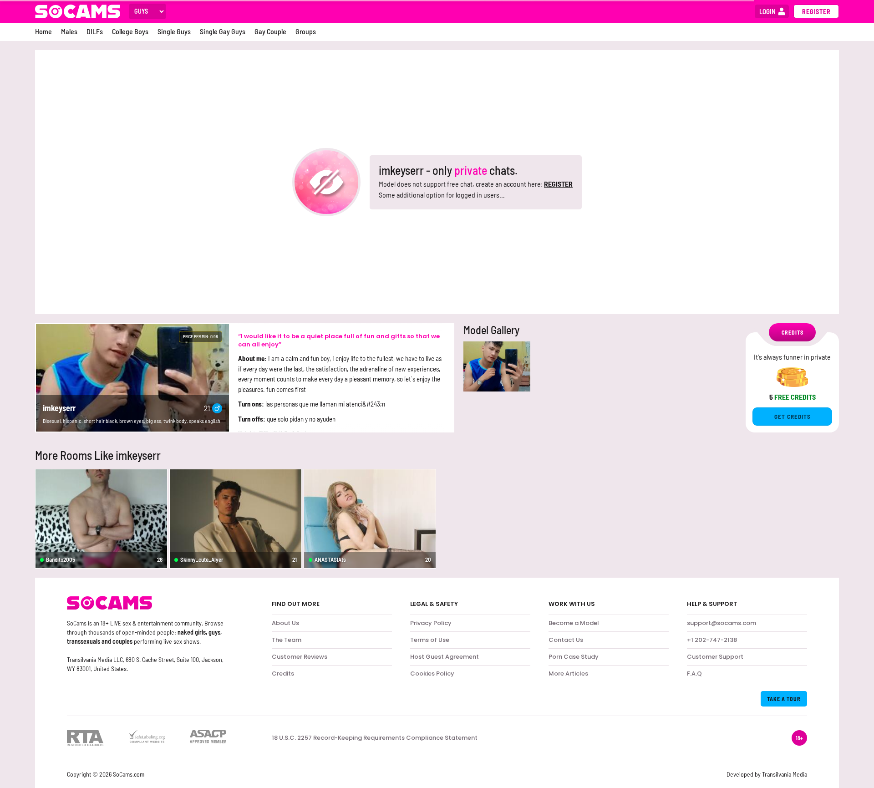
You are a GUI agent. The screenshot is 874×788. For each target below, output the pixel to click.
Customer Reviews (299, 656)
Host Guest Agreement (444, 656)
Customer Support (715, 656)
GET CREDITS (792, 416)
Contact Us (566, 639)
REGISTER (558, 183)
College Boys (130, 31)
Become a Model (574, 623)
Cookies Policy (432, 673)
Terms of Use (429, 639)
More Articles (568, 673)
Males (69, 31)
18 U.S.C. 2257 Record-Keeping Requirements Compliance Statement (375, 738)
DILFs (94, 31)
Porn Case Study (574, 656)
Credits (283, 673)
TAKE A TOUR (784, 699)
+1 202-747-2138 (712, 639)
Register (816, 11)
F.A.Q (694, 673)
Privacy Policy (431, 623)
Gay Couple (270, 31)
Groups (305, 31)
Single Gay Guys (222, 31)
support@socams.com (721, 623)
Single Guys (174, 31)
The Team (286, 639)
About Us (285, 623)
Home (43, 31)
